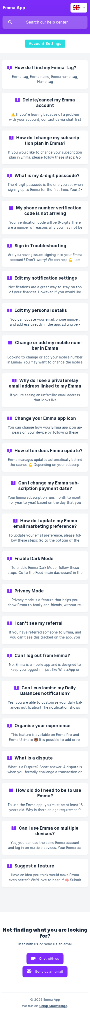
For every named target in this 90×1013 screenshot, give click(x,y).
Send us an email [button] (49, 971)
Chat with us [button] (49, 958)
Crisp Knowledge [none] (53, 1006)
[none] (14, 8)
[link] (45, 74)
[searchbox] (45, 22)
